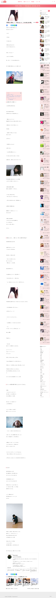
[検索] (49, 11)
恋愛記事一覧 (20, 1)
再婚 (41, 369)
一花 (44, 144)
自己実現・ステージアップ (44, 392)
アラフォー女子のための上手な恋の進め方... (47, 31)
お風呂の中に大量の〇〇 (10, 94)
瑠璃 (44, 227)
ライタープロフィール (13, 98)
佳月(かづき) (46, 266)
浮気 (41, 358)
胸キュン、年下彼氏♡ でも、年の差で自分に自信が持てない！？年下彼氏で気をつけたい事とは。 (33, 571)
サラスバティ (46, 112)
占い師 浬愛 (46, 167)
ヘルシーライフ (42, 384)
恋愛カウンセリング (27, 1)
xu (44, 204)
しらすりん (46, 195)
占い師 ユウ (46, 104)
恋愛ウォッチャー (43, 381)
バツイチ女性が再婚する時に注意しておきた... (47, 22)
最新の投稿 (11, 99)
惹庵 (44, 259)
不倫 (41, 349)
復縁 (41, 355)
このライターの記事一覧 (47, 70)
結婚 (41, 378)
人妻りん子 (46, 275)
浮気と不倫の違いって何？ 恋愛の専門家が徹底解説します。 (10, 584)
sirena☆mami (46, 73)
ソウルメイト (42, 363)
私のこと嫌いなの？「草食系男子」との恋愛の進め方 (18, 570)
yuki (44, 305)
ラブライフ (42, 396)
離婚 (41, 395)
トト (44, 151)
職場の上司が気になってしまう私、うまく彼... (47, 17)
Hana (45, 128)
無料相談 (41, 352)
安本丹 (45, 188)
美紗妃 (45, 219)
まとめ (8, 97)
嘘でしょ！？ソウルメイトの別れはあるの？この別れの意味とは (26, 570)
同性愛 (41, 375)
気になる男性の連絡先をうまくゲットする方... (47, 59)
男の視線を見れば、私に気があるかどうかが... (47, 54)
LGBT (41, 387)
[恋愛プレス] (9, 1)
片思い (41, 354)
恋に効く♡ (42, 366)
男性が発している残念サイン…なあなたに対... (47, 40)
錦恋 (44, 135)
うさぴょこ (46, 89)
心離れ (41, 393)
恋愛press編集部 (46, 65)
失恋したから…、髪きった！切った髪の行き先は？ (14, 95)
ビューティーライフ (43, 390)
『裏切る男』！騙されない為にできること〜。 (34, 584)
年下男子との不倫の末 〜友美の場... (32, 588)
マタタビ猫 (46, 235)
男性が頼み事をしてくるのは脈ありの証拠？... (47, 50)
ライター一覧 (38, 1)
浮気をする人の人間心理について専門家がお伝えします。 (18, 584)
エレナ (45, 329)
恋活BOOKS (42, 389)
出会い (41, 372)
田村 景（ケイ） (46, 173)
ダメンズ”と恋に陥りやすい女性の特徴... (47, 36)
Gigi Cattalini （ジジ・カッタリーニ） (46, 81)
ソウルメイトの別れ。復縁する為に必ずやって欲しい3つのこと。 (10, 570)
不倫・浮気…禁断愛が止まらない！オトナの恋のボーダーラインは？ (26, 584)
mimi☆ (45, 282)
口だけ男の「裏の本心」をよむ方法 (12, 588)
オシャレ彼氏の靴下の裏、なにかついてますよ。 (14, 96)
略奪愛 (41, 361)
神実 (44, 158)
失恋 (41, 357)
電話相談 (32, 1)
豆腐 (44, 322)
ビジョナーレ (46, 313)
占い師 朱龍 (46, 243)
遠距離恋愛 (42, 360)
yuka (45, 337)
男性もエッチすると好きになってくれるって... (47, 26)
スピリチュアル (42, 364)
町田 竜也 (46, 290)
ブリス (45, 298)
